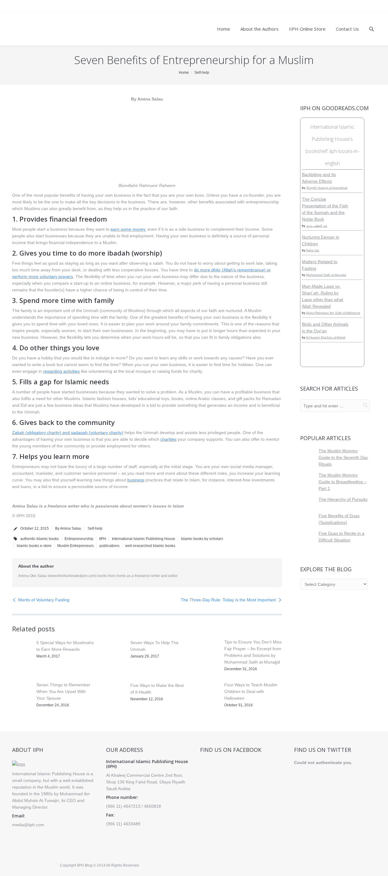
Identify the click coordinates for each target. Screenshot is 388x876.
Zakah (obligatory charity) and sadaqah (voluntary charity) (67, 432)
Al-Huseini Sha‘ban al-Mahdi (325, 337)
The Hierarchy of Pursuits (343, 499)
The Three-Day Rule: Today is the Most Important (228, 599)
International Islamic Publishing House (143, 539)
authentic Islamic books (39, 539)
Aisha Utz (312, 250)
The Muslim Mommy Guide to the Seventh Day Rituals (343, 457)
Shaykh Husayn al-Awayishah (327, 187)
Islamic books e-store (34, 546)
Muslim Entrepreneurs (75, 546)
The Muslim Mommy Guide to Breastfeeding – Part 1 (342, 482)
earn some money (128, 229)
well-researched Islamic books (150, 546)
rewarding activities (61, 371)
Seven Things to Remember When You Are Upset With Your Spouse (63, 691)
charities (168, 439)
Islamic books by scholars (202, 539)
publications (109, 546)
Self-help (201, 72)
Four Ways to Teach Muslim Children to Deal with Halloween (250, 691)
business (135, 479)
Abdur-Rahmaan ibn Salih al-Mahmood (333, 312)
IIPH (102, 539)
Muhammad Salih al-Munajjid (326, 275)
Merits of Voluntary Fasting (43, 599)
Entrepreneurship (79, 539)
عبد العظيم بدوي (316, 225)
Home (184, 72)
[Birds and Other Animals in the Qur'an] (358, 334)
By (68, 528)
